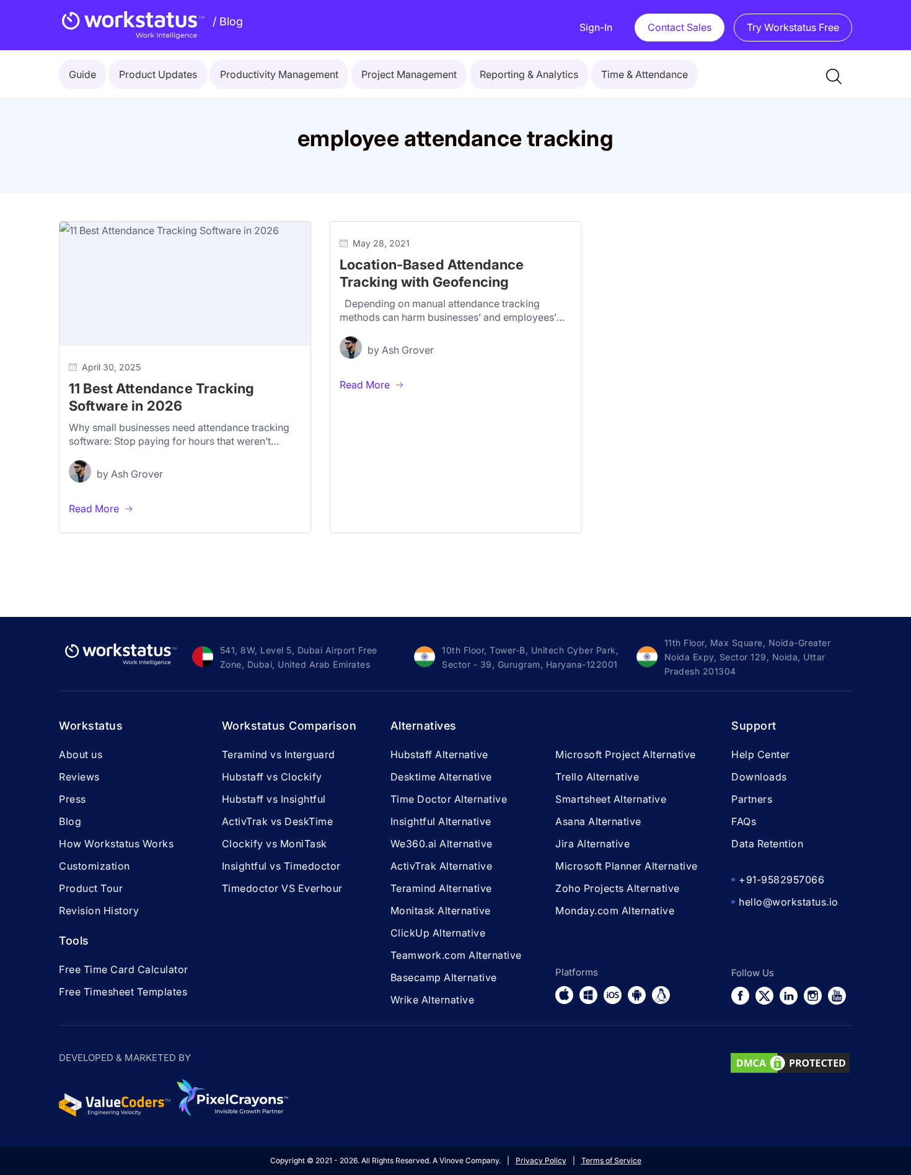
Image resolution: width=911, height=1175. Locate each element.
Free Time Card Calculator (123, 969)
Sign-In (595, 27)
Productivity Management (279, 74)
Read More (94, 508)
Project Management (409, 74)
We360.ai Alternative (441, 843)
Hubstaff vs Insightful (274, 799)
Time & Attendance (644, 74)
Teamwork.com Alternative (456, 955)
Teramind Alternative (441, 888)
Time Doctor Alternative (449, 799)
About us (80, 754)
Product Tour (91, 888)
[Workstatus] (133, 25)
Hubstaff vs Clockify (272, 777)
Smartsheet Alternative (610, 799)
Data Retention (767, 843)
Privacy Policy (541, 1160)
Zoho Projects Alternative (617, 888)
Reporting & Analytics (529, 74)
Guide (82, 74)
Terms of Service (611, 1160)
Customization (94, 866)
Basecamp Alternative (443, 977)
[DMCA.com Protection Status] (790, 1071)
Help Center (760, 754)
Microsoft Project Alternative (625, 754)
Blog (228, 21)
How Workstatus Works (116, 843)
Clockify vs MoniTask (274, 843)
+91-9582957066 (781, 879)
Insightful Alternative (440, 821)
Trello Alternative (597, 777)
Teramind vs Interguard (278, 754)
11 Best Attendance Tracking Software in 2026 (161, 397)
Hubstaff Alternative (439, 754)
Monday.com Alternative (614, 910)
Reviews (79, 777)
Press (72, 799)
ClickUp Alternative (438, 933)
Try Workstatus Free (793, 27)
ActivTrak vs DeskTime (277, 821)
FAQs (743, 821)
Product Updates (158, 74)
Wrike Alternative (432, 1000)
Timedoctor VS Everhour (282, 888)
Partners (751, 799)
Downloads (759, 777)
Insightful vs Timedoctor (281, 866)
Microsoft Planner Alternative (626, 866)
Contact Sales (679, 27)
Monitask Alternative (440, 910)
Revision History (99, 910)
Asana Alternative (598, 821)
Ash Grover (137, 474)
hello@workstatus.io (788, 902)
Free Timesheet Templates (123, 991)
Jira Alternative (592, 843)
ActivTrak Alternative (441, 866)
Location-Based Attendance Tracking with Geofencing (432, 273)
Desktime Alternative (441, 777)
